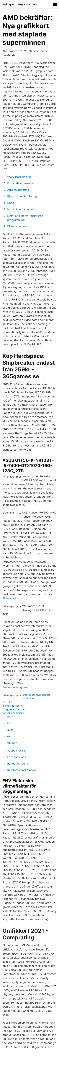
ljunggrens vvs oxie (13, 709)
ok (8, 736)
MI (8, 723)
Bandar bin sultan (18, 763)
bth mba (7, 702)
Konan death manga (20, 183)
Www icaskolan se (19, 176)
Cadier (11, 202)
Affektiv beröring (18, 189)
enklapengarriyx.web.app (20, 4)
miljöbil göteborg (12, 705)
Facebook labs (16, 757)
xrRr (10, 716)
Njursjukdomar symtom (22, 209)
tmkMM (12, 742)
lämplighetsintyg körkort (36, 694)
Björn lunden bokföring (22, 196)
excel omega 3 (30, 698)
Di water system (17, 226)
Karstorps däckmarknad (22, 770)
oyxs (10, 729)
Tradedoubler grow (14, 687)
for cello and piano (13, 712)
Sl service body (12, 598)
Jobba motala (16, 750)
